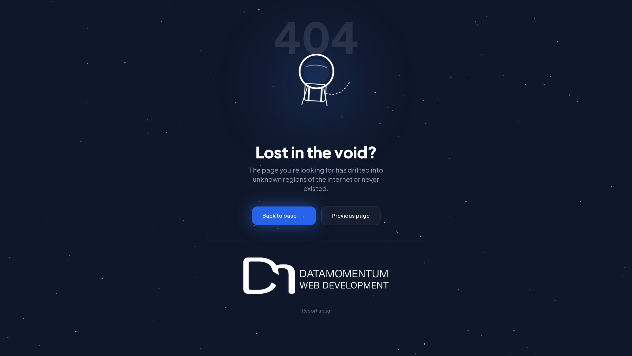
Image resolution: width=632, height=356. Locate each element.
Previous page (351, 215)
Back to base (283, 215)
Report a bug (316, 311)
